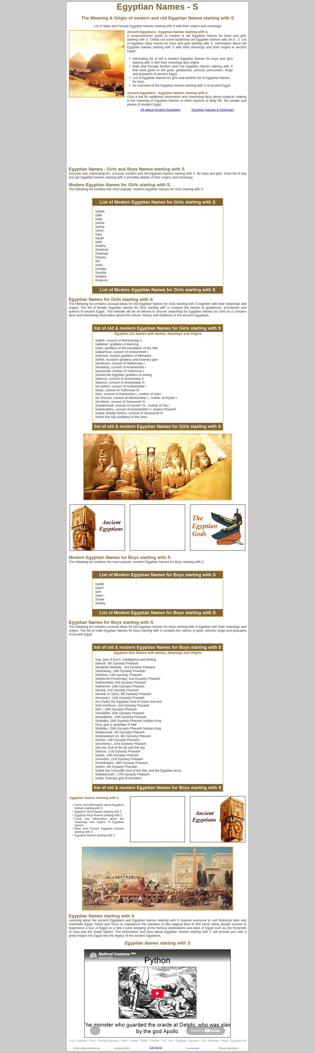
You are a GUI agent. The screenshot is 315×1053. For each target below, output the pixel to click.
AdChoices (155, 1047)
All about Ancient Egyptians (160, 110)
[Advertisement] (144, 139)
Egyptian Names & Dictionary (213, 110)
